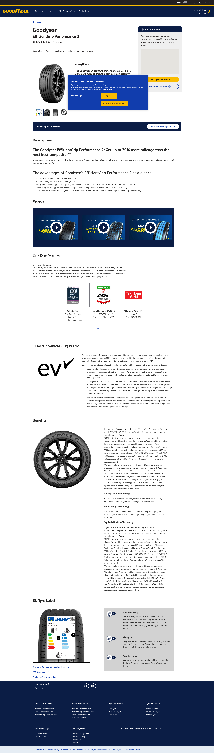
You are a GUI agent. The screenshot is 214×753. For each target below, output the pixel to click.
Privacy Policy (107, 89)
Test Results (59, 51)
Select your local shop (160, 79)
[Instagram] (93, 686)
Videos (48, 51)
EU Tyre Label (87, 51)
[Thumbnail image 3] (55, 112)
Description (38, 51)
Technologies (73, 51)
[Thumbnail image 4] (63, 112)
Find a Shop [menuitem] (84, 11)
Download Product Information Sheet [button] (49, 667)
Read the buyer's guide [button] (161, 126)
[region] (108, 92)
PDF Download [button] (39, 672)
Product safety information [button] (44, 677)
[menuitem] (178, 2)
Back (39, 22)
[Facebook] (86, 686)
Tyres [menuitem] (37, 11)
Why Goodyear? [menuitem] (65, 11)
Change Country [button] (196, 3)
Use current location (158, 86)
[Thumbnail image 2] (47, 112)
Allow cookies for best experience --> (114, 103)
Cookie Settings (76, 96)
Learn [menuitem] (49, 11)
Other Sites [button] (207, 3)
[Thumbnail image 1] (38, 112)
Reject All (109, 96)
